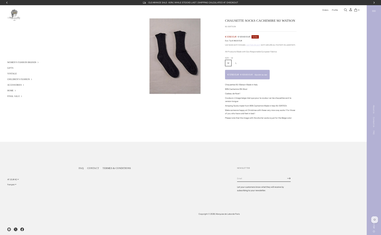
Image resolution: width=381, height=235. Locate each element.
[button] (345, 10)
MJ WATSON (230, 26)
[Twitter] (15, 229)
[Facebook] (22, 229)
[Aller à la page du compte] (350, 10)
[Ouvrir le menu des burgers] (374, 11)
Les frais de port (253, 45)
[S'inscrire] (289, 178)
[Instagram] (9, 229)
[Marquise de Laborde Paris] (13, 15)
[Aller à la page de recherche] (345, 10)
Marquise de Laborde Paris (228, 214)
